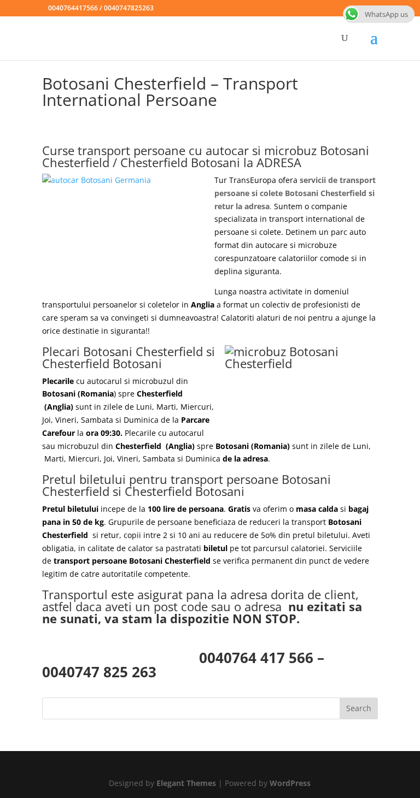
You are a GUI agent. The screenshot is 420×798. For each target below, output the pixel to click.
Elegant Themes (186, 783)
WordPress (290, 783)
